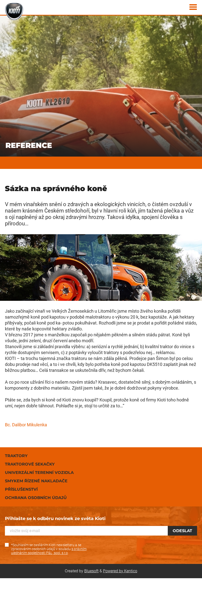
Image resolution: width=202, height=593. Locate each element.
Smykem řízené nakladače (36, 481)
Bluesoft (91, 571)
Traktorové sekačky (30, 464)
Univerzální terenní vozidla (39, 472)
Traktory (16, 455)
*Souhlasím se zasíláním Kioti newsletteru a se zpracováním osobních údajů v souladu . (48, 549)
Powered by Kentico (120, 571)
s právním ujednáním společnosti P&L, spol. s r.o (48, 551)
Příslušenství (21, 489)
